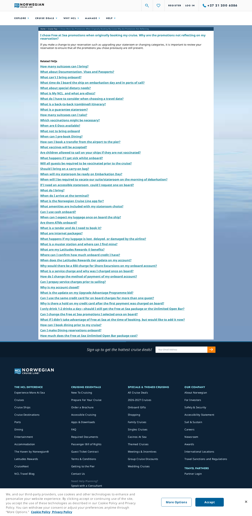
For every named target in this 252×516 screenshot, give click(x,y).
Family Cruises (137, 422)
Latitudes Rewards (26, 459)
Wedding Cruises (139, 466)
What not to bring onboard (60, 131)
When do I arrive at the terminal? (64, 196)
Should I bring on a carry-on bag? (64, 169)
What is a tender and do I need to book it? (70, 228)
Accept (209, 502)
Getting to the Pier (83, 466)
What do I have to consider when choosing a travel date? (82, 99)
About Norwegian (195, 392)
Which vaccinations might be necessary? (70, 120)
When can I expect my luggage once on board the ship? (80, 217)
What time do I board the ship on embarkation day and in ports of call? (92, 83)
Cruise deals (44, 18)
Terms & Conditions (83, 459)
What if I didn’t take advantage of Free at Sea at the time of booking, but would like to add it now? (112, 320)
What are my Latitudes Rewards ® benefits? (72, 249)
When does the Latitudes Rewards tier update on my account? (86, 260)
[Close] (246, 502)
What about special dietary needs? (65, 88)
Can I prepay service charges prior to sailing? (73, 282)
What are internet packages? (61, 233)
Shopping (134, 414)
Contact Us (78, 473)
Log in (190, 5)
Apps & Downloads (83, 422)
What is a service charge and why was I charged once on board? (87, 271)
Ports (17, 422)
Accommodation (24, 444)
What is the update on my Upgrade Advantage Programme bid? (86, 293)
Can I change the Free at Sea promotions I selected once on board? (89, 314)
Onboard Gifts (137, 407)
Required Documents (84, 437)
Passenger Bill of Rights (86, 444)
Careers (189, 429)
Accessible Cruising (83, 414)
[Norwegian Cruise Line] (29, 5)
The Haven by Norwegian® (31, 451)
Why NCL (69, 18)
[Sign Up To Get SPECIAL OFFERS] (211, 350)
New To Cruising (81, 392)
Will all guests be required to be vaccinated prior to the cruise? (86, 163)
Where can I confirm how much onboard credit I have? (80, 255)
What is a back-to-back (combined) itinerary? (73, 104)
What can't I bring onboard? (61, 77)
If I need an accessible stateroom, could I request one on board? (87, 185)
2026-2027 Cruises (139, 400)
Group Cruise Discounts (143, 459)
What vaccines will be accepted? (63, 147)
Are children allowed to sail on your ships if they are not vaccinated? (90, 152)
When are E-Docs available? (60, 126)
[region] (126, 502)
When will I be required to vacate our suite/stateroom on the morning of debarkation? (104, 179)
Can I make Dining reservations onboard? (70, 330)
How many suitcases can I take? (63, 115)
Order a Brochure (82, 407)
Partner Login (193, 473)
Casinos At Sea (137, 437)
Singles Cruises (138, 429)
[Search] (147, 5)
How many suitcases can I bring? (64, 66)
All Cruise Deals (138, 392)
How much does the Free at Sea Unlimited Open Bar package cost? (89, 336)
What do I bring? (52, 190)
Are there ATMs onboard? (58, 223)
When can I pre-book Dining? (61, 136)
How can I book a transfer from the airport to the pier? (80, 142)
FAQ (73, 429)
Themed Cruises (138, 444)
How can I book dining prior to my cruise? (70, 325)
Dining (18, 429)
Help (109, 18)
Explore (20, 18)
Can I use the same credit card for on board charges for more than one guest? (97, 298)
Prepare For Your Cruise (86, 400)
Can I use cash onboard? (58, 212)
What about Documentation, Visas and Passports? (77, 72)
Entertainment (23, 437)
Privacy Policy (61, 512)
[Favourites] (158, 5)
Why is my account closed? (59, 287)
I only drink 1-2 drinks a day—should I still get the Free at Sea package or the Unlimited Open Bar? (112, 309)
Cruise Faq (52, 28)
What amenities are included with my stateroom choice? (81, 206)
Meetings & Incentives (142, 451)
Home (43, 28)
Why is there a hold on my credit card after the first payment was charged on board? (102, 303)
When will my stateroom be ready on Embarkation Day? (81, 174)
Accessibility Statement (199, 414)
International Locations (199, 451)
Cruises (19, 400)
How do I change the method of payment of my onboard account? (88, 276)
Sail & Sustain (193, 422)
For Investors (192, 400)
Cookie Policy (40, 512)
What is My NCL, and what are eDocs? (67, 93)
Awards (189, 444)
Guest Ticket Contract (85, 451)
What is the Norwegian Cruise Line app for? (72, 201)
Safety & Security (195, 407)
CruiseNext (21, 466)
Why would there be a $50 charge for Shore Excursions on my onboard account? (98, 266)
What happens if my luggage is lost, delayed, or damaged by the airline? (93, 239)
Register (174, 5)
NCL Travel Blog (24, 473)
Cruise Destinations (26, 414)
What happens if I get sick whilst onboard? (71, 158)
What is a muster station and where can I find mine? (79, 244)
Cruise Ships (22, 407)
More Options (176, 502)
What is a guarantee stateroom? (64, 110)
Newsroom (191, 437)
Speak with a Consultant (86, 485)
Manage (91, 18)
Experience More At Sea (29, 392)
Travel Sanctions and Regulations (205, 459)
